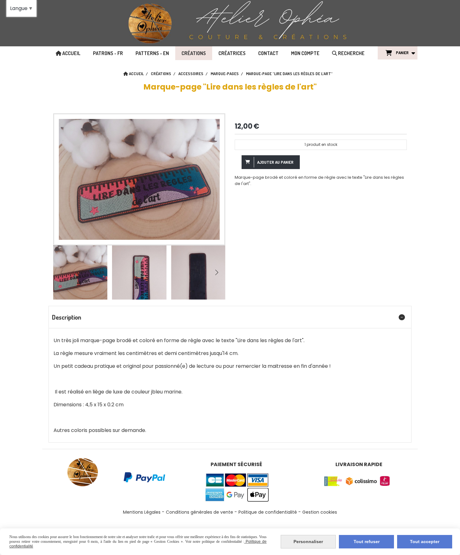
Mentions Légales (142, 512)
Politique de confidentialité (267, 512)
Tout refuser (367, 541)
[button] (216, 272)
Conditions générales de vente (199, 512)
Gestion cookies (319, 512)
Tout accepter (424, 541)
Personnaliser (308, 541)
